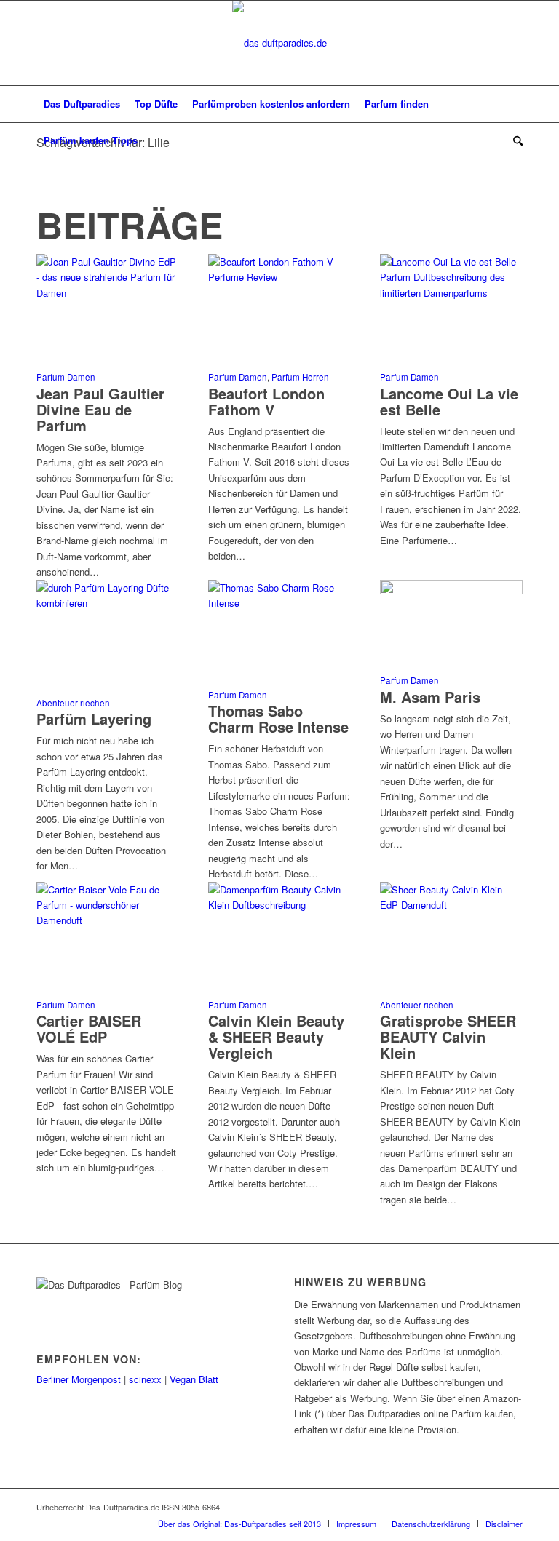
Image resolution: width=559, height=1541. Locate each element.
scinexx (145, 1379)
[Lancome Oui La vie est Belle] (451, 293)
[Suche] (514, 140)
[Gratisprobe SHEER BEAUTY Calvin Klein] (451, 905)
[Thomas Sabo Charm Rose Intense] (279, 603)
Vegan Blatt (194, 1379)
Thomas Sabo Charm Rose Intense (278, 718)
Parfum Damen (65, 377)
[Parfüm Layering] (107, 603)
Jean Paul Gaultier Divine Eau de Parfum (100, 409)
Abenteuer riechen (73, 703)
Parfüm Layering (93, 718)
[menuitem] (81, 104)
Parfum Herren (300, 377)
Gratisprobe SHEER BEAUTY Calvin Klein (448, 1036)
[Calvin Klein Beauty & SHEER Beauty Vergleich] (279, 905)
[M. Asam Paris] (451, 590)
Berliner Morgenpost (78, 1379)
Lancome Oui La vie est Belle (449, 401)
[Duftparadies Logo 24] (279, 43)
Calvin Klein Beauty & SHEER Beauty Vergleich (276, 1036)
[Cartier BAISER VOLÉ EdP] (107, 920)
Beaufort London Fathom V (266, 401)
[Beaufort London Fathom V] (279, 277)
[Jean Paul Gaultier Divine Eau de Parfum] (107, 293)
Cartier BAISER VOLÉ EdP (88, 1028)
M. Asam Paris (430, 696)
